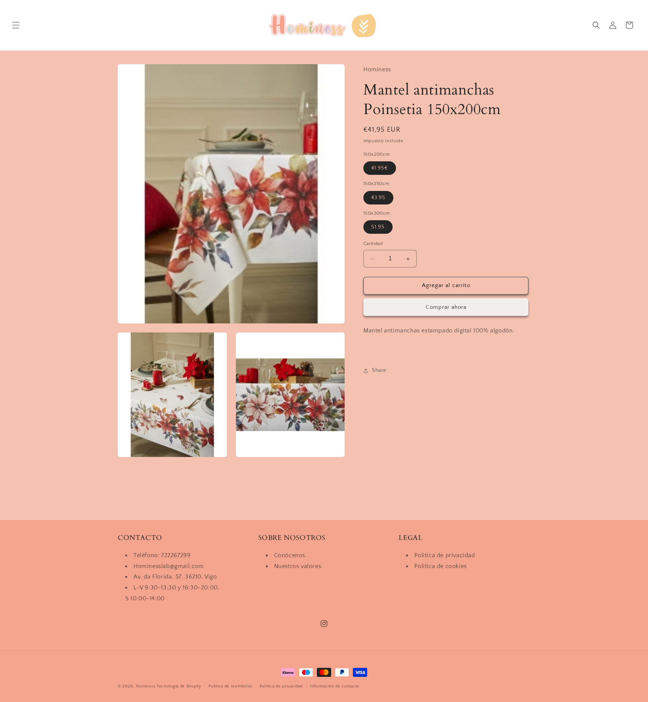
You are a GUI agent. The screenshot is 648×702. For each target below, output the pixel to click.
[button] (16, 25)
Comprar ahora (446, 307)
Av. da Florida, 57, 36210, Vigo (175, 576)
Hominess (146, 686)
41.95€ (379, 168)
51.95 (378, 227)
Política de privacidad (444, 555)
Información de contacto (334, 686)
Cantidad (372, 244)
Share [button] (379, 370)
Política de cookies (440, 566)
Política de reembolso (230, 686)
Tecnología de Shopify (179, 686)
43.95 (378, 198)
